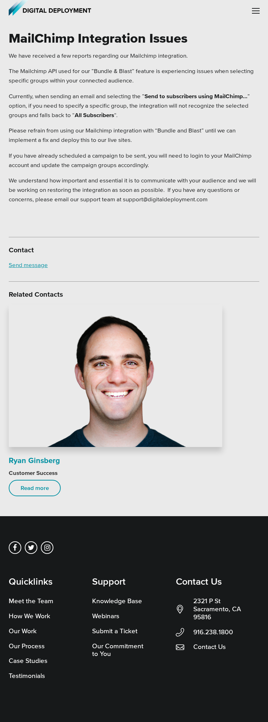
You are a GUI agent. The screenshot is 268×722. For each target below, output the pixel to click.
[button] (256, 11)
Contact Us (209, 646)
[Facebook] (15, 547)
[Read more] (134, 376)
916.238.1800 (213, 632)
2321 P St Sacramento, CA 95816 (217, 609)
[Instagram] (47, 547)
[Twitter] (31, 547)
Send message (28, 264)
